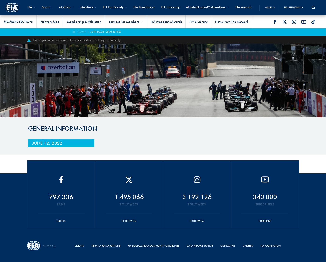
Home (82, 32)
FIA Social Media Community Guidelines (153, 245)
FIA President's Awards (166, 21)
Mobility (64, 7)
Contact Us (227, 245)
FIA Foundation (144, 7)
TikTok (313, 22)
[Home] (12, 7)
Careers (248, 245)
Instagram (294, 22)
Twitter (284, 22)
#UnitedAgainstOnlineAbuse (206, 7)
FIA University (170, 7)
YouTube (304, 22)
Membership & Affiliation (84, 21)
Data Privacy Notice (200, 245)
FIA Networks (292, 7)
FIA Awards (243, 7)
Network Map (49, 21)
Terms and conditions (105, 245)
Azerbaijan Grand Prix (105, 32)
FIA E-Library (198, 21)
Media (268, 7)
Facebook (275, 22)
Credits (79, 245)
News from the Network (231, 21)
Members (86, 7)
